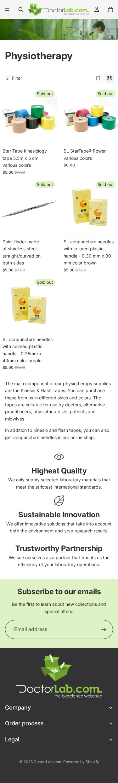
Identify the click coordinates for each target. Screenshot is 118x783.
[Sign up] (103, 629)
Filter (17, 78)
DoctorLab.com (47, 761)
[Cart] (110, 9)
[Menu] (7, 9)
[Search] (21, 9)
